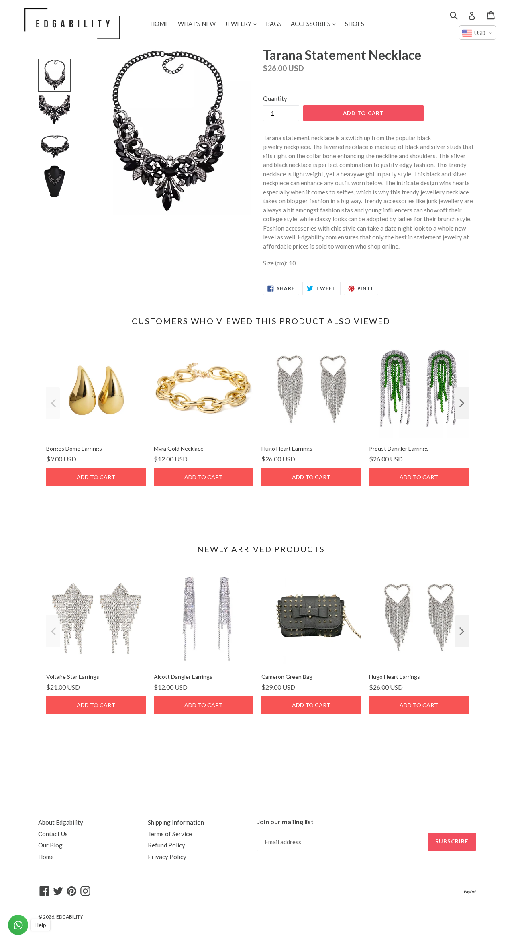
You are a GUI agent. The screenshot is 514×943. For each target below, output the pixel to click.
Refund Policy (166, 845)
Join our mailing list (285, 821)
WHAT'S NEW (197, 23)
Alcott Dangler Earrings (183, 676)
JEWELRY (243, 23)
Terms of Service (170, 833)
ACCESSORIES (315, 23)
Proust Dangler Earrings (399, 448)
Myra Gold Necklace (179, 448)
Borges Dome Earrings (74, 448)
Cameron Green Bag (286, 676)
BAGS (273, 23)
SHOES (354, 23)
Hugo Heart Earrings (286, 448)
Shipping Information (176, 822)
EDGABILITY (69, 917)
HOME (159, 23)
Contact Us (53, 833)
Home (46, 856)
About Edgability (60, 822)
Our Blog (50, 845)
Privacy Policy (167, 856)
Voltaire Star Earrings (72, 676)
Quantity (275, 98)
